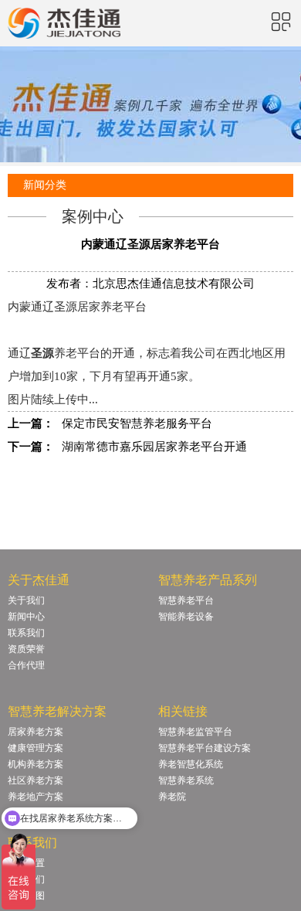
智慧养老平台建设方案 (204, 748)
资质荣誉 (26, 649)
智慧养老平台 (186, 600)
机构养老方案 (35, 764)
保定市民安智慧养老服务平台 (137, 423)
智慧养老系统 (186, 780)
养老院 (172, 796)
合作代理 (26, 665)
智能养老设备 (186, 616)
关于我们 (26, 600)
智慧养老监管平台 (195, 731)
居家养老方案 (35, 731)
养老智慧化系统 (190, 764)
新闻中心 (26, 616)
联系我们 (26, 632)
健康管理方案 (35, 748)
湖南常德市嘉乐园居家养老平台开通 (154, 446)
